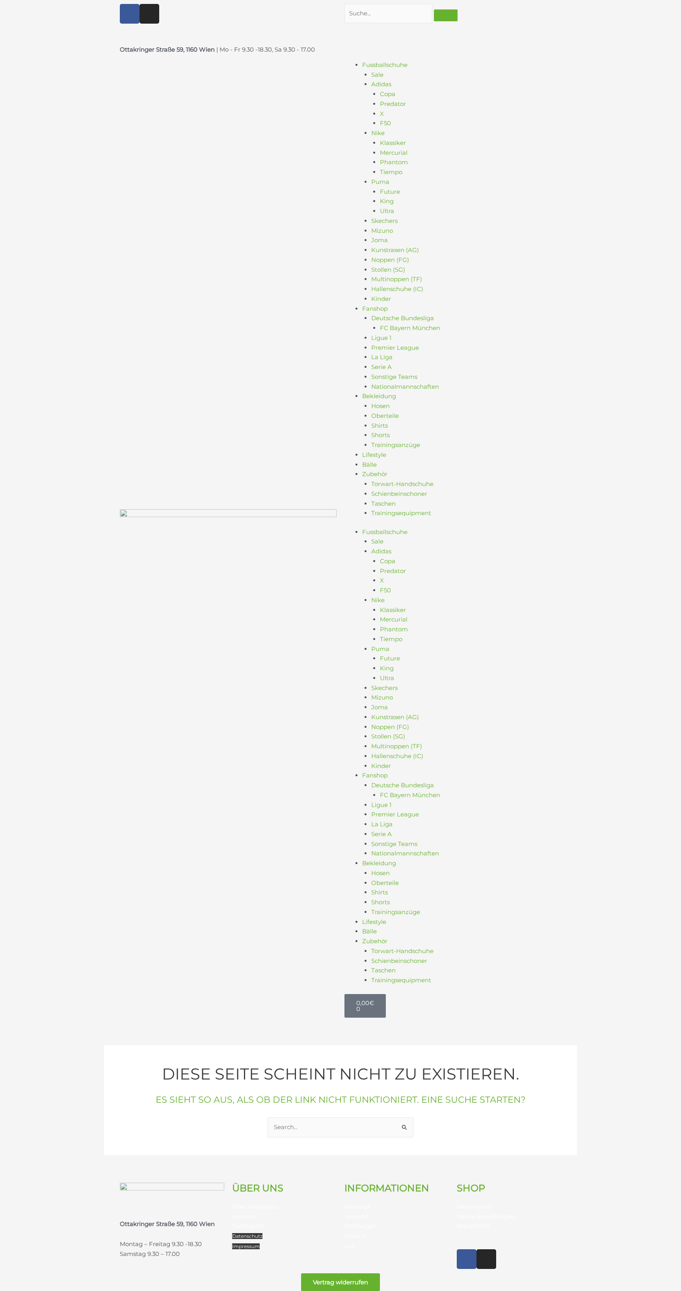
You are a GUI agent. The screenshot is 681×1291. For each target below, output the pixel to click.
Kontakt (244, 1216)
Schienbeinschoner (399, 493)
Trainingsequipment (401, 513)
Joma (379, 240)
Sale (377, 74)
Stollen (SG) (388, 269)
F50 (385, 123)
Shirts (379, 425)
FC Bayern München (410, 328)
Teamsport (248, 1226)
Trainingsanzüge (395, 445)
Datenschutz (247, 1236)
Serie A (381, 367)
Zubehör (374, 474)
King (387, 201)
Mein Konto (474, 1206)
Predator (393, 104)
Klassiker (393, 143)
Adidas (381, 84)
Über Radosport (255, 1206)
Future (390, 191)
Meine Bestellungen (486, 1216)
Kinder (381, 298)
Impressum (246, 1246)
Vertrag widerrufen (340, 1282)
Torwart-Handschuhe (402, 484)
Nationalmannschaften (405, 386)
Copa (387, 94)
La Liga (382, 357)
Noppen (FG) (390, 259)
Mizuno (382, 230)
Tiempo (391, 172)
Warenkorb (473, 1226)
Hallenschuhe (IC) (397, 289)
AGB (349, 1246)
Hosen (380, 406)
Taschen (383, 503)
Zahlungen (360, 1226)
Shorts (380, 435)
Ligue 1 (381, 337)
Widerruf (354, 1236)
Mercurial (393, 152)
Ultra (387, 211)
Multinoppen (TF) (396, 279)
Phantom (394, 162)
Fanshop (375, 308)
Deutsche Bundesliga (402, 318)
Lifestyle (374, 454)
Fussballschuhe (384, 65)
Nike (378, 133)
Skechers (384, 220)
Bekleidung (379, 396)
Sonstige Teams (394, 376)
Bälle (369, 464)
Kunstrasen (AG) (395, 250)
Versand (356, 1216)
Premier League (395, 347)
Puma (380, 181)
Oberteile (385, 415)
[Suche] (446, 15)
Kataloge (357, 1206)
